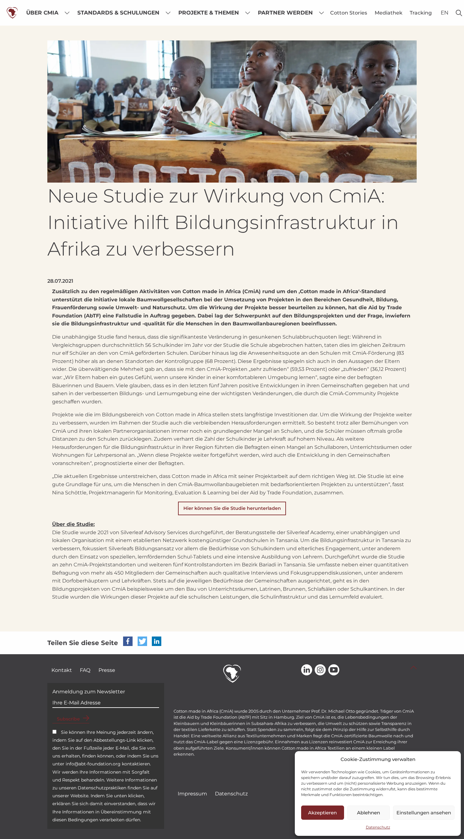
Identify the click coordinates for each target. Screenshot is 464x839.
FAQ (85, 670)
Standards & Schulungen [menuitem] (118, 12)
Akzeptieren (322, 813)
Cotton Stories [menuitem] (348, 13)
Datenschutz (378, 827)
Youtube (333, 670)
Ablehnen (368, 813)
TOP (413, 667)
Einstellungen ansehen (423, 813)
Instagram (320, 670)
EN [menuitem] (445, 12)
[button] (128, 641)
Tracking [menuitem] (421, 13)
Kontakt (61, 670)
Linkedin (306, 670)
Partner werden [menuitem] (285, 12)
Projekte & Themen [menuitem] (208, 12)
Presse (106, 670)
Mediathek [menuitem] (388, 13)
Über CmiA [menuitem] (42, 12)
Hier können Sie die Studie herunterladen (232, 508)
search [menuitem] (459, 13)
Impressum (192, 794)
